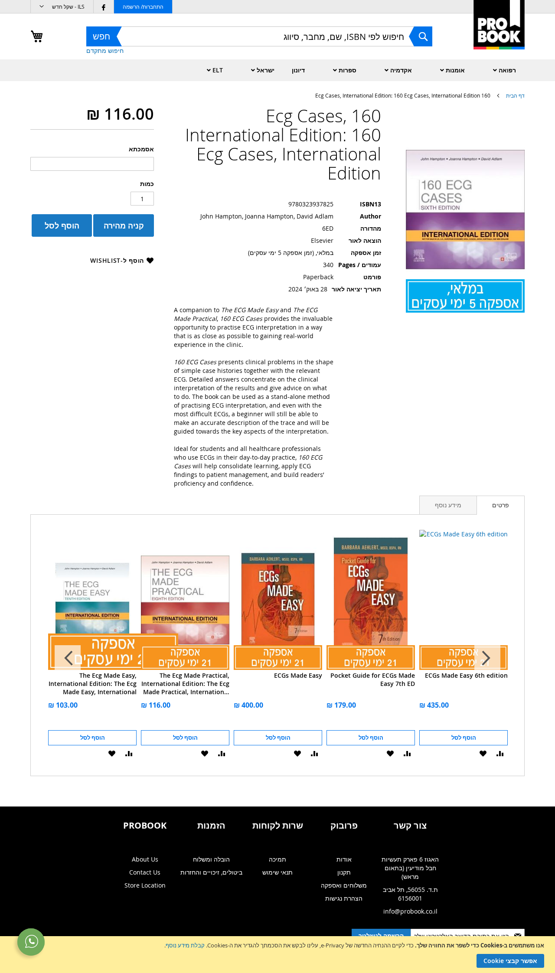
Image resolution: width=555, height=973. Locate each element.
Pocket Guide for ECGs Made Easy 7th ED (372, 679)
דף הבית (515, 95)
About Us (145, 859)
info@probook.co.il (410, 911)
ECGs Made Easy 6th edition (466, 675)
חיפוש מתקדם (105, 50)
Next (68, 658)
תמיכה (277, 859)
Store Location (145, 885)
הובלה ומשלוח (211, 859)
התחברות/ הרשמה (143, 6)
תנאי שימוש (277, 872)
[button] (62, 6)
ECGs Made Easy (298, 675)
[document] (276, 954)
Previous (487, 658)
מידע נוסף (448, 505)
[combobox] (259, 36)
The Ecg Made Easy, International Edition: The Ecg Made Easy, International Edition (93, 683)
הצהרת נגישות (343, 898)
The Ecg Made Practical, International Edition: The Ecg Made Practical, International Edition (185, 683)
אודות (344, 859)
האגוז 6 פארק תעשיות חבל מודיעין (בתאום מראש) (410, 868)
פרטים (500, 505)
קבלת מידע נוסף (185, 945)
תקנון (344, 872)
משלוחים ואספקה (344, 885)
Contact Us (144, 872)
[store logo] (499, 34)
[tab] (501, 505)
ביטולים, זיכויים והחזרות (211, 872)
